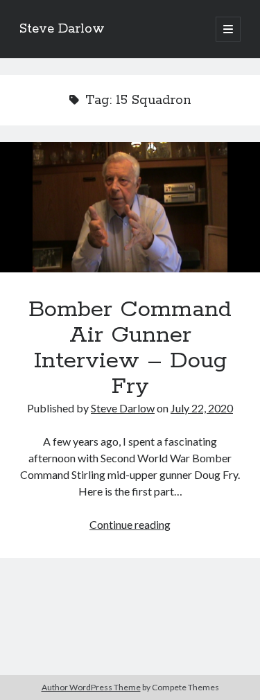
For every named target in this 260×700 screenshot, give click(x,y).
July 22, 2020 (202, 407)
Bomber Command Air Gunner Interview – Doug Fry (130, 207)
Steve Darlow (62, 29)
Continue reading (130, 524)
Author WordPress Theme (91, 687)
